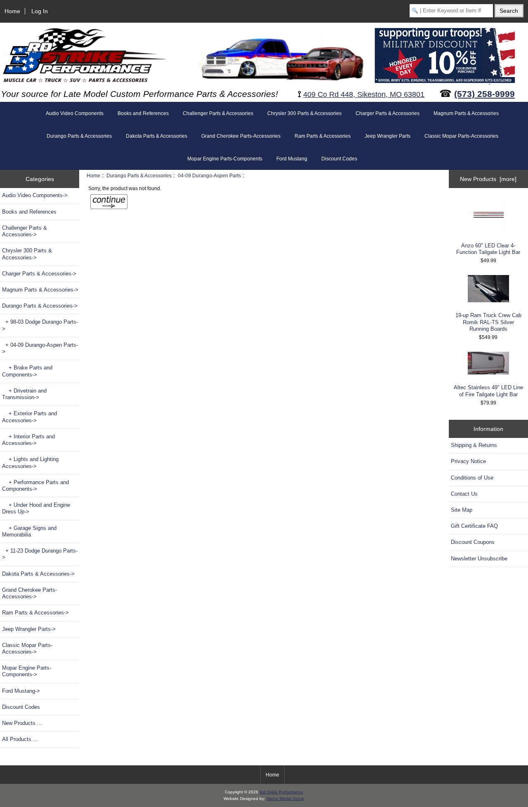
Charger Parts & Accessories (388, 113)
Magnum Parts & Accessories (466, 113)
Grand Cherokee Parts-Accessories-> (29, 593)
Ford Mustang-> (21, 691)
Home (12, 11)
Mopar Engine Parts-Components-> (26, 671)
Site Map (461, 510)
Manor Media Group (285, 798)
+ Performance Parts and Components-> (35, 485)
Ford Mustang (291, 159)
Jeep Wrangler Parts (387, 136)
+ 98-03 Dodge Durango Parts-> (40, 325)
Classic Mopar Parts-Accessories (461, 136)
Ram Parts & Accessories (323, 136)
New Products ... (22, 723)
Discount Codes (339, 159)
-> (40, 306)
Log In (39, 11)
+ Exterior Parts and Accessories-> (29, 416)
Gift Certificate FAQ (474, 526)
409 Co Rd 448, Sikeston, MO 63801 (363, 94)
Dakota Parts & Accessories (156, 136)
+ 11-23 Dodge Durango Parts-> (40, 554)
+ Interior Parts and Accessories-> (28, 439)
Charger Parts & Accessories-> (39, 274)
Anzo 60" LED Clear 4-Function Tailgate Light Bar (488, 248)
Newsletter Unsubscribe (479, 558)
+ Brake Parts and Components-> (27, 371)
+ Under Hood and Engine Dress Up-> (36, 508)
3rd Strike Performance (281, 792)
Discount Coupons (473, 542)
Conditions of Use (472, 478)
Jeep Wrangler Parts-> (29, 629)
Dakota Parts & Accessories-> (38, 574)
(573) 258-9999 (484, 94)
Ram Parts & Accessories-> (35, 612)
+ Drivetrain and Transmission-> (24, 394)
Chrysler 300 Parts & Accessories (304, 113)
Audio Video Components (75, 113)
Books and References (143, 113)
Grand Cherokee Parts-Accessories (240, 136)
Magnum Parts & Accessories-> (40, 290)
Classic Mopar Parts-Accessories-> (27, 648)
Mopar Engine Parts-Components (224, 159)
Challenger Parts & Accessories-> (24, 231)
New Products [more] (488, 179)
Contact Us (464, 494)
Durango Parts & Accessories (139, 175)
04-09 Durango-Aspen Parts (209, 175)
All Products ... (20, 739)
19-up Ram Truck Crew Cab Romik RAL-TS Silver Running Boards (488, 322)
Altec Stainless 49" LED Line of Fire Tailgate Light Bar (488, 390)
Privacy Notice (468, 461)
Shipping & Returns (474, 445)
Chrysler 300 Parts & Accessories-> (27, 253)
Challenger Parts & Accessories (218, 113)
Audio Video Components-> (35, 195)
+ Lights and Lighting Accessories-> (30, 462)
